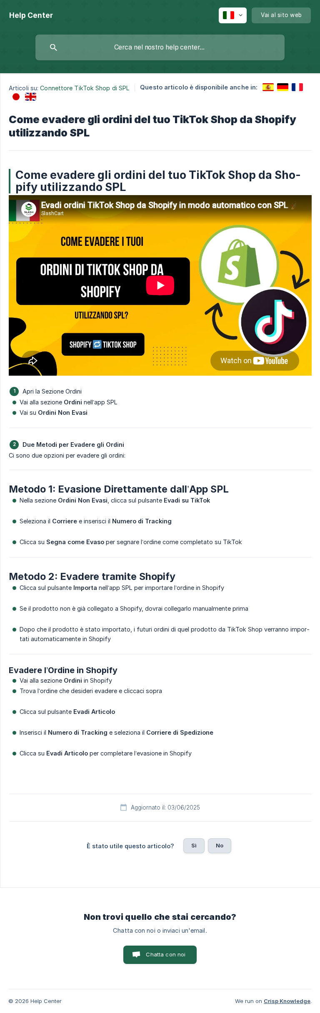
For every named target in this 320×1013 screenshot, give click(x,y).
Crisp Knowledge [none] (287, 1001)
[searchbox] (160, 47)
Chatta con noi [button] (165, 954)
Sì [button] (194, 845)
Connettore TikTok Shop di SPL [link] (85, 88)
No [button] (219, 845)
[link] (268, 87)
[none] (31, 15)
